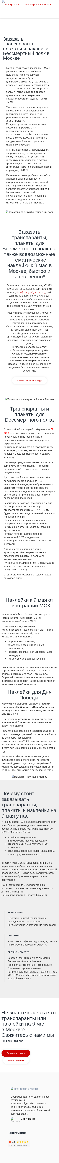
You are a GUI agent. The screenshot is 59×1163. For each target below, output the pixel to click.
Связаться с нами (16, 1053)
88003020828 (27, 288)
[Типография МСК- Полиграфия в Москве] (27, 4)
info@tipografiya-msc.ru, (31, 292)
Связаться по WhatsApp (29, 380)
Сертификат (28, 1118)
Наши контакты (16, 1060)
